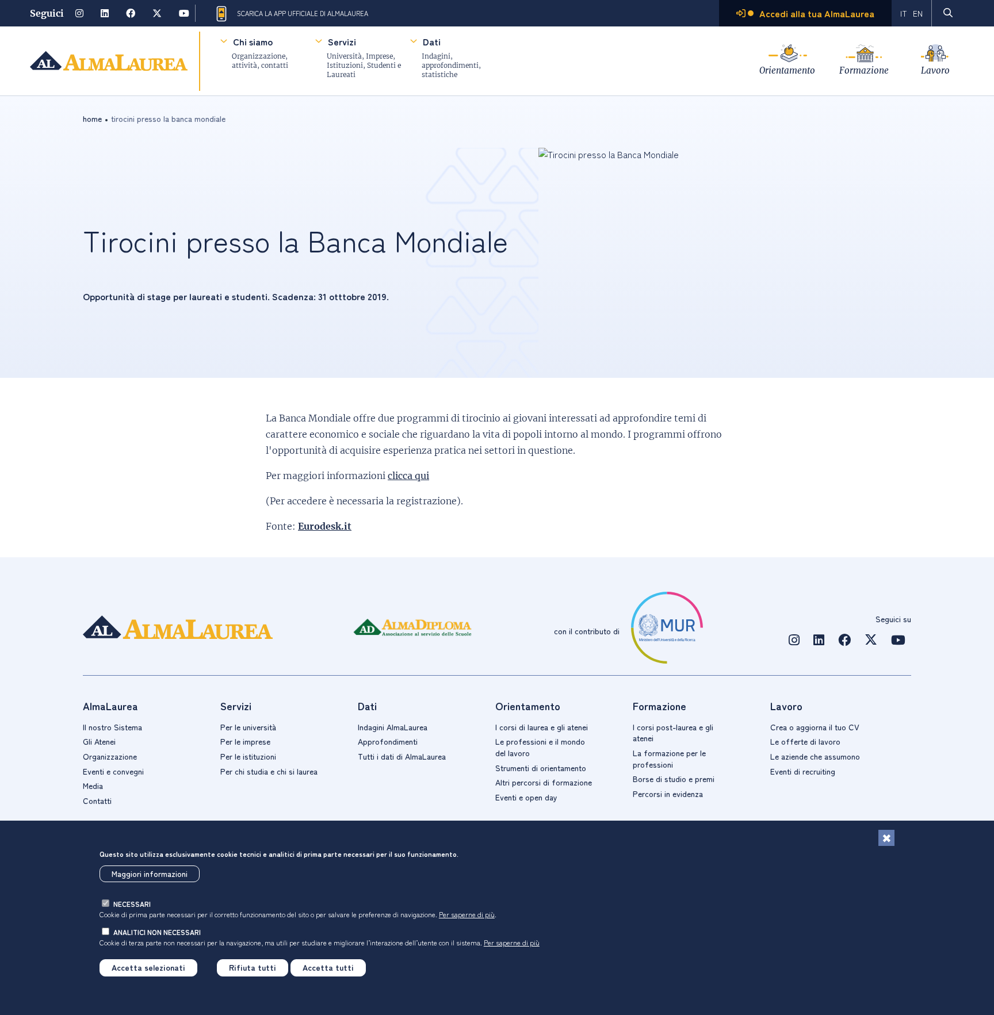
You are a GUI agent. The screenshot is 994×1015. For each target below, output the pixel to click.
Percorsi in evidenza (668, 793)
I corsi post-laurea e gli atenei (673, 732)
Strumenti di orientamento (540, 767)
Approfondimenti (388, 741)
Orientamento (787, 70)
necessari (132, 904)
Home (92, 118)
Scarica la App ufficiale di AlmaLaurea (302, 13)
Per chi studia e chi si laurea (269, 771)
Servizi (342, 41)
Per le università (248, 727)
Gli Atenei (99, 741)
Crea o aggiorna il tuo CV (814, 727)
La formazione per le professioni (669, 758)
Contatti (97, 800)
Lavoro (935, 70)
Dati (432, 41)
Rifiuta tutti (252, 968)
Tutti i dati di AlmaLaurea (402, 756)
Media (93, 785)
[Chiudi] (886, 838)
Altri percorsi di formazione (543, 782)
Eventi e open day (526, 797)
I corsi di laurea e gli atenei (541, 727)
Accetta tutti (328, 968)
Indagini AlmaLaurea (392, 727)
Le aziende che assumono (815, 756)
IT (903, 13)
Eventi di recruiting (802, 771)
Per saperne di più (467, 914)
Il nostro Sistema (112, 727)
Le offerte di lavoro (805, 741)
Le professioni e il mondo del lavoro (540, 747)
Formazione (864, 70)
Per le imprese (245, 741)
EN (918, 13)
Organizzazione (110, 756)
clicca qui (408, 475)
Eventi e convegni (113, 771)
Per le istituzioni (248, 756)
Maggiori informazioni (150, 873)
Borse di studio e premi (673, 778)
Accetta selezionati (148, 968)
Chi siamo (253, 41)
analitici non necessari (157, 932)
